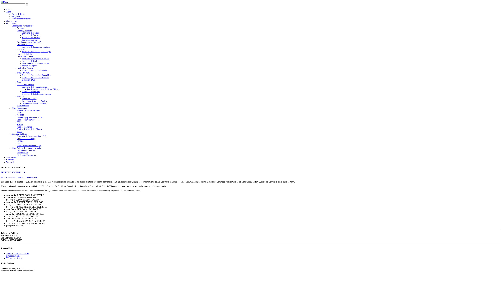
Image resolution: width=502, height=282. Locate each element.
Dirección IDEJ (28, 80)
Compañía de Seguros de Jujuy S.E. (31, 136)
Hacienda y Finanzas (25, 68)
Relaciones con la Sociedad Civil (35, 63)
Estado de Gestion (19, 14)
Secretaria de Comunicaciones (34, 87)
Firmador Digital (13, 256)
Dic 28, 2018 (6, 177)
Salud (19, 82)
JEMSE (20, 141)
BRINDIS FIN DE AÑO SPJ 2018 (13, 172)
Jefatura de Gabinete (25, 84)
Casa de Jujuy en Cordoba (27, 120)
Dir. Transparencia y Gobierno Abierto (43, 89)
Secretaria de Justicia (30, 61)
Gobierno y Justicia (25, 56)
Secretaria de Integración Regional (36, 47)
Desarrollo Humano (25, 44)
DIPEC (20, 113)
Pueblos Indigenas (24, 127)
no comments (17, 177)
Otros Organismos (19, 108)
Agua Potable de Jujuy (26, 138)
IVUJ (19, 122)
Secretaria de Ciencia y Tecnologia (36, 52)
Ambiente (21, 28)
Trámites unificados (14, 258)
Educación (21, 49)
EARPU (20, 115)
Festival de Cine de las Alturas (29, 129)
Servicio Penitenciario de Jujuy (34, 103)
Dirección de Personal (31, 91)
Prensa (19, 131)
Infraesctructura (23, 73)
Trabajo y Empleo (29, 66)
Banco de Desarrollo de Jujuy (29, 146)
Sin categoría (31, 177)
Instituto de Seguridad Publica (34, 101)
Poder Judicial (22, 153)
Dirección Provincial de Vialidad (35, 77)
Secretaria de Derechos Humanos (35, 59)
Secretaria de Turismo (31, 35)
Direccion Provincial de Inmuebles (36, 75)
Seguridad (21, 96)
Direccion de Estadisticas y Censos (36, 94)
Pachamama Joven (29, 40)
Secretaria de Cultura (30, 33)
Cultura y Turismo (24, 30)
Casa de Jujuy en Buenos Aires (29, 117)
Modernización (23, 106)
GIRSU (20, 143)
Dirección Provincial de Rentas (35, 70)
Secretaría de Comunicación (17, 253)
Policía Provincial (29, 99)
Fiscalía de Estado (24, 54)
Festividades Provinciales (22, 19)
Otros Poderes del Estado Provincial (26, 148)
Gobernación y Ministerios (22, 26)
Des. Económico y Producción (29, 42)
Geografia (16, 16)
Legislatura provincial (26, 150)
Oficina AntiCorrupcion (26, 155)
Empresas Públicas (19, 134)
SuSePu (20, 124)
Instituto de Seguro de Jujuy (28, 110)
